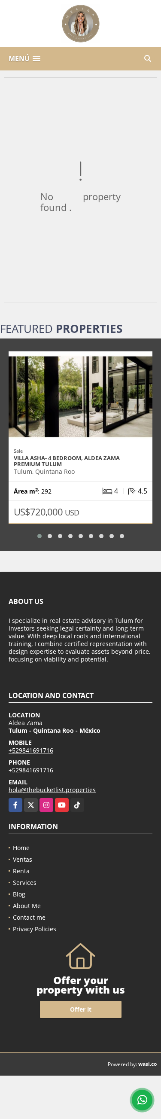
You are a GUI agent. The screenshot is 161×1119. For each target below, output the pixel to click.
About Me (27, 906)
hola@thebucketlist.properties (52, 790)
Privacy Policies (34, 929)
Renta (21, 871)
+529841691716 (31, 750)
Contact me (29, 917)
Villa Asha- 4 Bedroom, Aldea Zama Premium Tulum (67, 461)
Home (21, 848)
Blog (19, 894)
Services (24, 882)
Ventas (22, 859)
